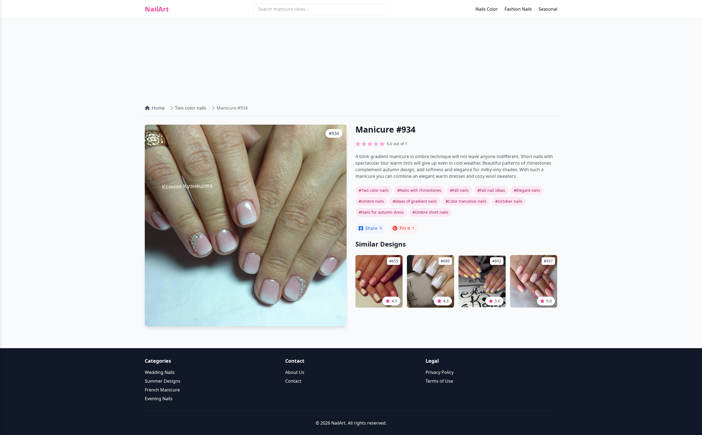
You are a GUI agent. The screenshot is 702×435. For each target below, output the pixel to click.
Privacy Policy (440, 372)
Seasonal (548, 9)
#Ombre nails (371, 201)
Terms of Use (439, 381)
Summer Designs (162, 381)
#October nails (508, 201)
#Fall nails (459, 190)
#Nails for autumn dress (381, 212)
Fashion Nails (518, 9)
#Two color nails (374, 190)
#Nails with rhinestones (419, 190)
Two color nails (190, 108)
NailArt (157, 9)
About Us (294, 372)
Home (158, 108)
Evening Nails (158, 399)
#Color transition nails (466, 201)
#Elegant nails (527, 190)
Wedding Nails (160, 372)
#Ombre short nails (430, 212)
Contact (293, 381)
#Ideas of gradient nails (415, 201)
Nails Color (486, 9)
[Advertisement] (351, 59)
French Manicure (162, 390)
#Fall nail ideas (491, 190)
